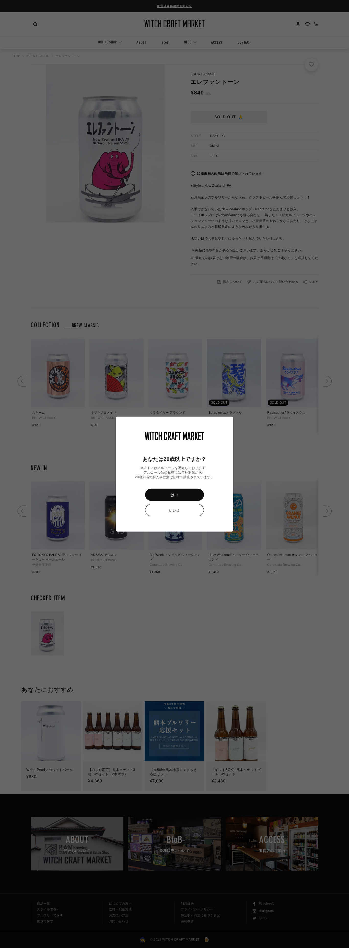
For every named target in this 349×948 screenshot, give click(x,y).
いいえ (174, 510)
